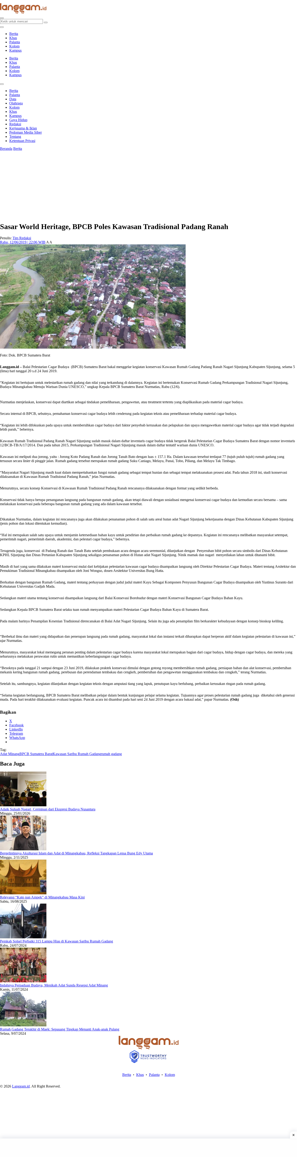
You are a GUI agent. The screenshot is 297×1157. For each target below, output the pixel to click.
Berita (13, 34)
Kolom (14, 46)
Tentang (15, 137)
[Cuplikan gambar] (23, 805)
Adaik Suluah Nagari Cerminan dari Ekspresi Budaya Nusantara (47, 809)
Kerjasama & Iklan (23, 128)
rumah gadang (111, 754)
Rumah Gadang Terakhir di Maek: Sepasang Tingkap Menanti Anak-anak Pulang (59, 1029)
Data (12, 99)
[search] (2, 18)
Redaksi (15, 124)
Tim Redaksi (22, 238)
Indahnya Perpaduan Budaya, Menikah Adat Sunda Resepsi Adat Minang (54, 985)
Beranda (6, 149)
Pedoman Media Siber (25, 132)
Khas (13, 38)
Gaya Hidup (18, 120)
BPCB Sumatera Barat (36, 754)
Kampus (15, 50)
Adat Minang (9, 754)
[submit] (46, 22)
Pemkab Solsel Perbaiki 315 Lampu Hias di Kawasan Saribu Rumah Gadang (56, 941)
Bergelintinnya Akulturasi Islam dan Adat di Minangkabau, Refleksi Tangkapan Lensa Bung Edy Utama (76, 853)
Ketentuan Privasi (22, 141)
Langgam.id (21, 1086)
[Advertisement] (148, 1148)
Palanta (14, 42)
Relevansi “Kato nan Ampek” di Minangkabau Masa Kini (42, 897)
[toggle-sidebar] (2, 27)
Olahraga (16, 103)
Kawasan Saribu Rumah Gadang (77, 754)
